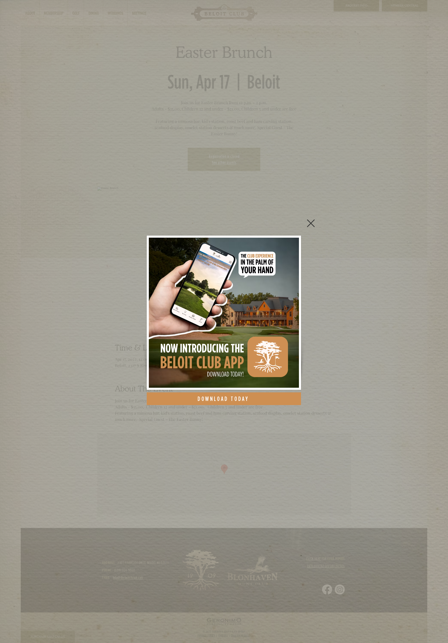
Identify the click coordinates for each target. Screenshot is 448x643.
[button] (311, 223)
